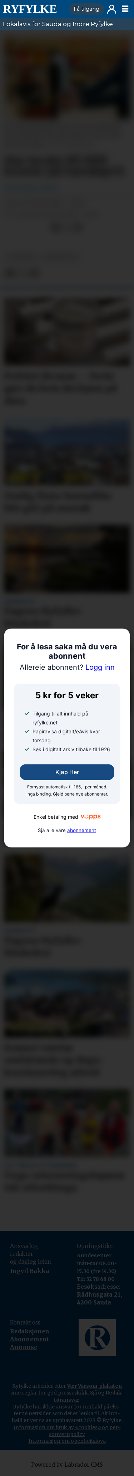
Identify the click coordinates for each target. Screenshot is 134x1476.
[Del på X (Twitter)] (66, 227)
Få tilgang (86, 9)
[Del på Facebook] (55, 227)
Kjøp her (67, 772)
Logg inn (111, 9)
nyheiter (21, 257)
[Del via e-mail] (78, 227)
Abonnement (29, 1339)
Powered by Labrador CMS (67, 1464)
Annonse (23, 1347)
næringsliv (61, 257)
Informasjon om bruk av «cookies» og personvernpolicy (67, 1430)
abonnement (81, 830)
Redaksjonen (29, 1331)
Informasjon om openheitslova (67, 1441)
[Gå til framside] (33, 9)
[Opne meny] (125, 9)
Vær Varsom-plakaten (94, 1386)
